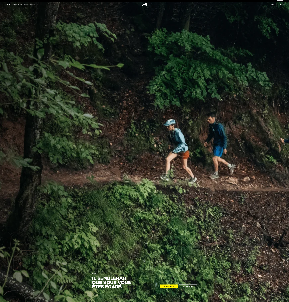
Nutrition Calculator (30, 4)
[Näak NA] (144, 4)
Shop (3, 4)
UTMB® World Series (17, 4)
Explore (8, 4)
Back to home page (188, 286)
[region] (144, 1)
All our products (169, 286)
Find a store (280, 1)
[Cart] (286, 4)
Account (282, 4)
